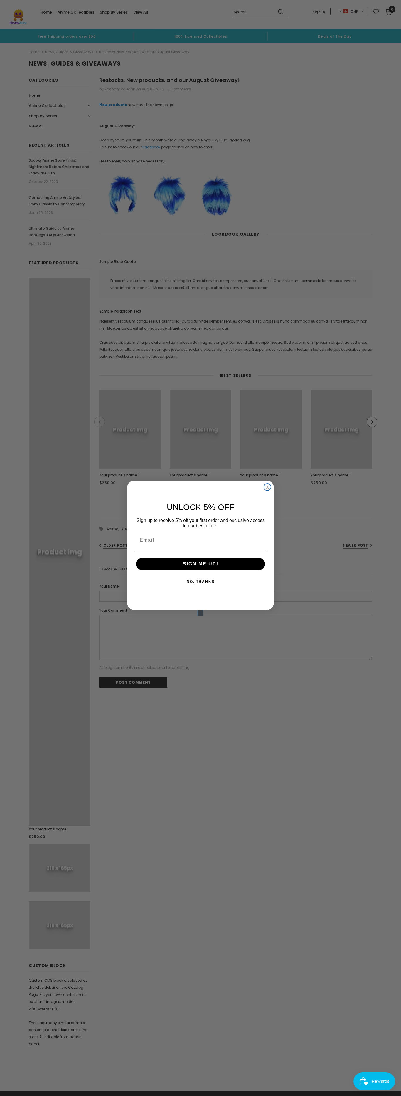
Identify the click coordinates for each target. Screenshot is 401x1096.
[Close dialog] (267, 487)
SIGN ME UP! (200, 563)
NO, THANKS (201, 582)
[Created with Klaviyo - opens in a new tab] (200, 613)
